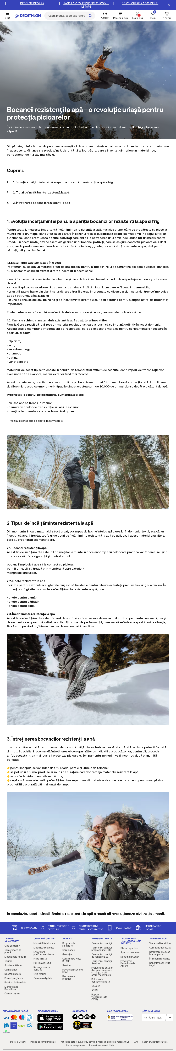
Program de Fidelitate (68, 944)
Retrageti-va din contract (42, 968)
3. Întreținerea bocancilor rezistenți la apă (41, 202)
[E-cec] (13, 1027)
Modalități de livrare (44, 943)
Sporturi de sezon (130, 952)
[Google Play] (50, 1028)
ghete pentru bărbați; (24, 601)
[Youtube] (81, 1017)
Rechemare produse (68, 977)
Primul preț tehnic (14, 978)
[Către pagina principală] (27, 15)
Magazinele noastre (15, 957)
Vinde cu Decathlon (160, 943)
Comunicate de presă (12, 951)
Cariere (8, 961)
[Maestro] (21, 1018)
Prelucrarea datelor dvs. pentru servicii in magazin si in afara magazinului (102, 971)
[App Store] (50, 1020)
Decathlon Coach (129, 957)
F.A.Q (135, 1042)
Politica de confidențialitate (100, 980)
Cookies (95, 986)
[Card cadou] (6, 1026)
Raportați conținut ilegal (159, 964)
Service (66, 965)
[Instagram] (87, 1017)
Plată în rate (40, 958)
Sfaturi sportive (129, 948)
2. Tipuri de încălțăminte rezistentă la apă (41, 192)
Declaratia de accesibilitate (101, 1045)
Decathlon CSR (12, 974)
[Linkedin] (93, 1017)
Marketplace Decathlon (11, 988)
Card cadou (68, 950)
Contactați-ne (12, 993)
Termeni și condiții (101, 943)
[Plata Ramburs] (29, 1026)
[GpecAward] (82, 1028)
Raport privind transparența (155, 1042)
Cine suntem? (12, 946)
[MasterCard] (13, 1018)
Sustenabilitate (13, 965)
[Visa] (6, 1017)
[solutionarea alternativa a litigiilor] (120, 1018)
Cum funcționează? (160, 947)
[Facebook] (75, 1017)
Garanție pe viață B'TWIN (71, 959)
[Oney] (21, 1025)
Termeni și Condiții (17, 1042)
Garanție (67, 954)
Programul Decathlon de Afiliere (127, 963)
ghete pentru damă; (23, 597)
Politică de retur (42, 963)
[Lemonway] (6, 1031)
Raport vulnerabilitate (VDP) (99, 997)
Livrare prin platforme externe (44, 953)
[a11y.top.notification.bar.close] (169, 5)
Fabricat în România (15, 982)
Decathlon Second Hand (72, 970)
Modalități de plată (44, 947)
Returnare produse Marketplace (159, 953)
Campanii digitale (43, 978)
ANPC (94, 990)
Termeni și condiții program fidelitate (101, 948)
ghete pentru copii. (22, 605)
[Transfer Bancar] (29, 1019)
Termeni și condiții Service (101, 962)
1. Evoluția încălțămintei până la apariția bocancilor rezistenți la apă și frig (63, 182)
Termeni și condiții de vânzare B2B (101, 955)
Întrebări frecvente (159, 958)
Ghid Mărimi (40, 974)
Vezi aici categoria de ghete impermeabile (36, 420)
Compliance (11, 969)
